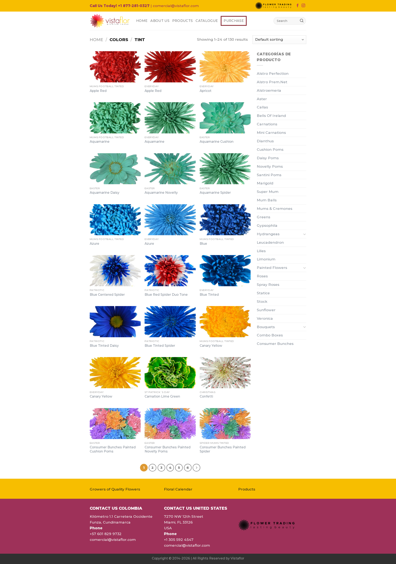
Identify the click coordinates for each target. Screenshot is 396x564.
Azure (94, 244)
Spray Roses (268, 284)
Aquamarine (100, 142)
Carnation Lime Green (162, 396)
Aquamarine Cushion (216, 142)
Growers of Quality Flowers (115, 489)
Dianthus (265, 141)
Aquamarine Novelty (161, 193)
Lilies (261, 251)
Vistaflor (237, 558)
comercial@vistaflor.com (113, 539)
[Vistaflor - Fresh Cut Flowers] (110, 21)
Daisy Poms (268, 158)
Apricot (205, 91)
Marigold (265, 183)
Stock (262, 301)
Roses (262, 276)
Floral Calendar (178, 489)
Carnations (267, 124)
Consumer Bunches (275, 343)
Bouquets (266, 327)
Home (141, 21)
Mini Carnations (271, 132)
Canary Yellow (211, 346)
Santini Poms (269, 175)
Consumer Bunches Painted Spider (223, 449)
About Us (159, 21)
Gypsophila (267, 225)
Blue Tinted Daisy (104, 346)
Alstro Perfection (273, 73)
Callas (262, 107)
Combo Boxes (270, 335)
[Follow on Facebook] (297, 6)
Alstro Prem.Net (272, 82)
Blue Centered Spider (107, 295)
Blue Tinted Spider (160, 346)
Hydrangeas (268, 234)
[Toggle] (304, 234)
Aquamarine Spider (215, 193)
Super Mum (267, 191)
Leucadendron (270, 242)
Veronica (265, 318)
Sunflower (266, 310)
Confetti (206, 396)
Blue (203, 244)
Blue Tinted (209, 295)
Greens (263, 217)
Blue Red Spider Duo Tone (166, 295)
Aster (262, 99)
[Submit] (301, 21)
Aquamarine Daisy (104, 193)
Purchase (234, 21)
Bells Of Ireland (271, 115)
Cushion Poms (270, 149)
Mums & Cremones (274, 208)
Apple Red (98, 91)
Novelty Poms (270, 166)
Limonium (266, 259)
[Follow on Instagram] (303, 6)
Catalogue (207, 21)
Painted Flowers (272, 267)
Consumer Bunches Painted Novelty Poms (168, 449)
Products (182, 21)
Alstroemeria (269, 90)
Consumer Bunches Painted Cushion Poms (113, 449)
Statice (263, 293)
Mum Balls (267, 200)
